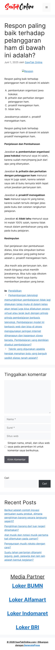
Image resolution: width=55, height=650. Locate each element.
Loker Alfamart (27, 599)
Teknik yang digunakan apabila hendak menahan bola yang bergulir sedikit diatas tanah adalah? (25, 353)
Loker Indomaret (27, 613)
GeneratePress (32, 645)
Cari (6, 477)
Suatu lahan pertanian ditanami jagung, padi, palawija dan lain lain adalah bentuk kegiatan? (24, 556)
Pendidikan (15, 290)
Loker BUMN (27, 586)
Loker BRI (27, 627)
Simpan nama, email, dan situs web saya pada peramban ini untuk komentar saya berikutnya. (29, 446)
